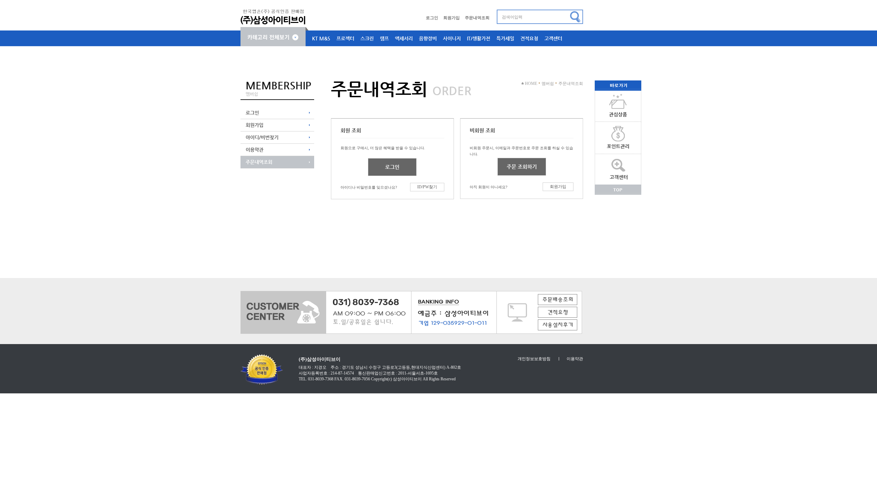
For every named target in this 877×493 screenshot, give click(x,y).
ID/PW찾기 (427, 187)
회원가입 (451, 17)
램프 (384, 38)
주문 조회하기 (522, 166)
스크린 (367, 38)
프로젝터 (345, 38)
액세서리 (404, 38)
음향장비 (428, 38)
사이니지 (452, 38)
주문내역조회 (477, 17)
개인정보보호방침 (534, 359)
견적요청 (529, 38)
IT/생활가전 (478, 38)
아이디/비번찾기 (262, 137)
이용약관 (254, 149)
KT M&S (321, 38)
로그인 (432, 17)
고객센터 (553, 38)
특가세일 (505, 38)
